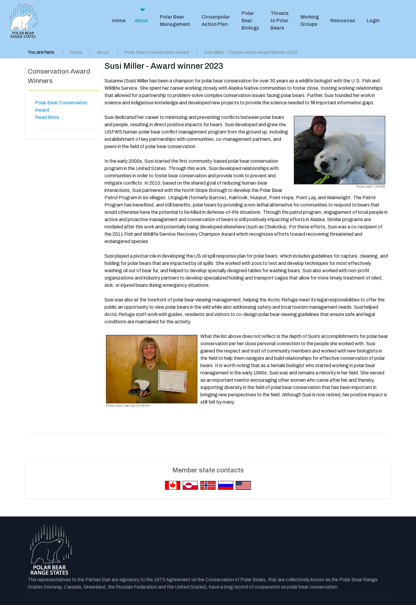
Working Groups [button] (309, 20)
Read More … (50, 117)
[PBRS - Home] (23, 20)
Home (118, 20)
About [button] (141, 20)
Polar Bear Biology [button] (250, 20)
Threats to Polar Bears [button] (279, 20)
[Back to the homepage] (50, 549)
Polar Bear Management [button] (175, 20)
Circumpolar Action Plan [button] (216, 20)
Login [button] (373, 20)
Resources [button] (342, 20)
